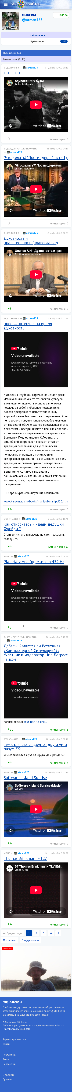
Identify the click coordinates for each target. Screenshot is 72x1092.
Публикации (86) (12, 52)
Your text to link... (35, 722)
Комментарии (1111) (14, 59)
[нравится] (5, 139)
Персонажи (9, 1064)
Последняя (9, 940)
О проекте (9, 1075)
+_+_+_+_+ (12, 73)
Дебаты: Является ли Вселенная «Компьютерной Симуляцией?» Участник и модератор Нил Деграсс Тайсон (36, 652)
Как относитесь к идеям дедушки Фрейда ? (34, 526)
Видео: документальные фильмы (20, 149)
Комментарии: (58, 139)
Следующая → (30, 940)
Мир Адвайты (12, 1002)
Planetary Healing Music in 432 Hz (34, 561)
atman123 (32, 67)
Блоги (6, 1059)
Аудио (7, 556)
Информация (37, 35)
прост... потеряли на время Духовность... (28, 326)
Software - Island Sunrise (25, 777)
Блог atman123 (11, 519)
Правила (7, 1079)
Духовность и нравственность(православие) (31, 240)
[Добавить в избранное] (19, 139)
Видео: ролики (11, 68)
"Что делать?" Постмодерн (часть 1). (36, 157)
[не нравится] (12, 139)
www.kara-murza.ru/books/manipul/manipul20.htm (36, 501)
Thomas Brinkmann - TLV (25, 858)
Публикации (48, 41)
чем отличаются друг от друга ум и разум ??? (35, 746)
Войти (6, 1044)
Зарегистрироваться (14, 1039)
